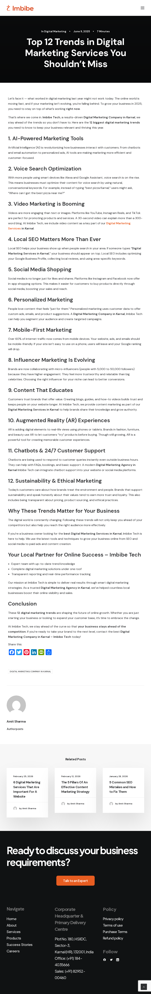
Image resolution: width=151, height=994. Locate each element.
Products (14, 938)
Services (14, 931)
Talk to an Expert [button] (75, 881)
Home (11, 918)
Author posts (15, 728)
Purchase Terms (115, 931)
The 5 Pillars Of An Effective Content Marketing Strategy (75, 787)
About (12, 925)
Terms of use (113, 925)
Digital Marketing (55, 31)
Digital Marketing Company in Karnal (30, 671)
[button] (142, 8)
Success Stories (20, 944)
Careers (13, 951)
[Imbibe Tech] (20, 8)
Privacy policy (113, 918)
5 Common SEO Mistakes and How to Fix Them (122, 787)
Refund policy (113, 938)
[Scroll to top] (144, 986)
